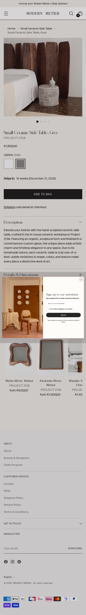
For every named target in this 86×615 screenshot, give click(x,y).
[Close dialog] (81, 279)
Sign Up (63, 315)
